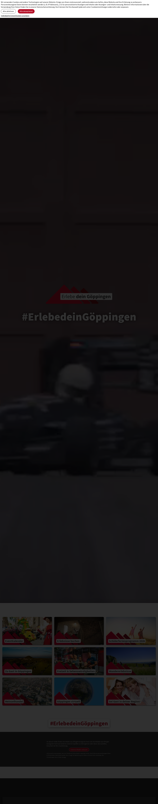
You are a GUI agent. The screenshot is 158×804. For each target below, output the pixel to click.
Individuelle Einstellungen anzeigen (15, 15)
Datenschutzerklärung (46, 7)
